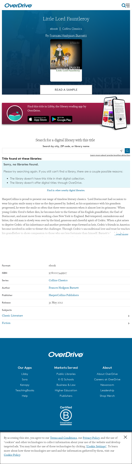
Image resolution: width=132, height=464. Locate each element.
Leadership (107, 390)
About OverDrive (107, 374)
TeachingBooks (24, 390)
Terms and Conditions (63, 438)
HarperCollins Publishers (64, 295)
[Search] (127, 150)
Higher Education (66, 390)
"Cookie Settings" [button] (96, 446)
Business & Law (66, 384)
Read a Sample (66, 89)
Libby (24, 374)
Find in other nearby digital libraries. (66, 190)
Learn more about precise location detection (110, 155)
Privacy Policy (91, 438)
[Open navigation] (126, 5)
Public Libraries (66, 374)
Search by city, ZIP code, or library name (66, 146)
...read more (121, 234)
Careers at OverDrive (107, 379)
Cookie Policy (12, 455)
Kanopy (24, 384)
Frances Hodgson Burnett (68, 35)
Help (25, 395)
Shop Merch (107, 395)
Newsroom (107, 384)
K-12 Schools (66, 379)
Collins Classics (72, 28)
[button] (24, 367)
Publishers (66, 395)
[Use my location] (121, 150)
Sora (25, 379)
